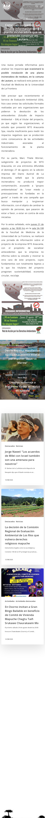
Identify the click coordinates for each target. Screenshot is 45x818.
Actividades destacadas (26, 601)
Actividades (17, 19)
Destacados (10, 446)
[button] (41, 6)
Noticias (29, 19)
